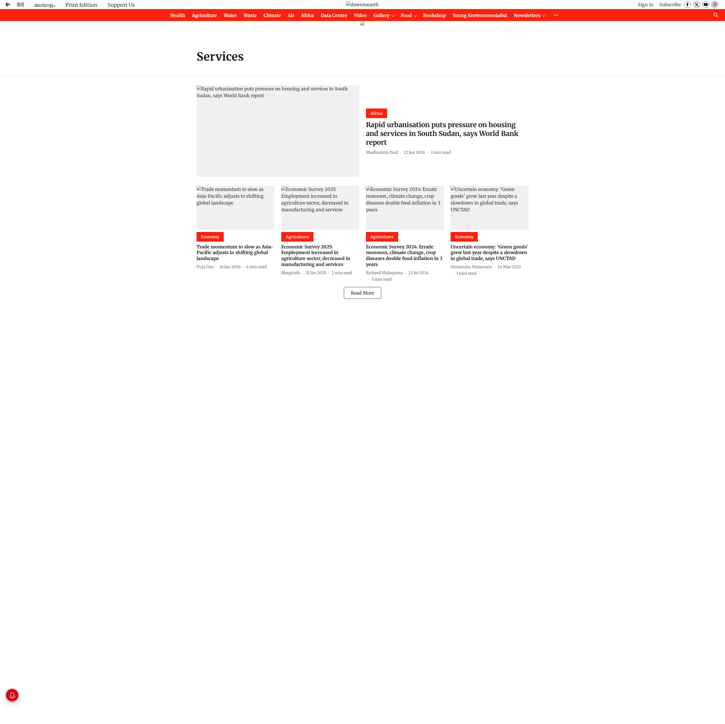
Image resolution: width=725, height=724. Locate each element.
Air (291, 15)
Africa (307, 15)
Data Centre (334, 15)
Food (406, 15)
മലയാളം (44, 5)
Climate (272, 15)
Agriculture (204, 15)
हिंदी (20, 5)
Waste (250, 15)
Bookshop (434, 15)
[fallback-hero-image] (278, 131)
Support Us (121, 5)
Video (360, 15)
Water (230, 15)
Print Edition (81, 5)
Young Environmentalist (480, 15)
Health (177, 15)
